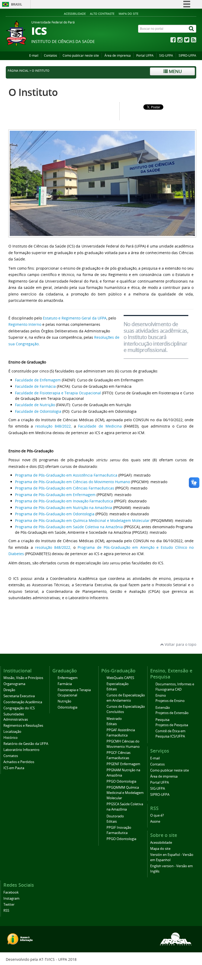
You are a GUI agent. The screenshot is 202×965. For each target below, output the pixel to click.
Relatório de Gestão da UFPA (25, 743)
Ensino (160, 695)
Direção (9, 690)
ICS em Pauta (13, 768)
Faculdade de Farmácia (35, 386)
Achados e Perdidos (18, 762)
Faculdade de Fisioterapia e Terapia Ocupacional (58, 392)
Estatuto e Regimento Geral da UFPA (75, 318)
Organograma (14, 684)
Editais (112, 689)
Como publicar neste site (81, 55)
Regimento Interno (24, 324)
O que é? (157, 815)
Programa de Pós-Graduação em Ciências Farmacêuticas (64, 488)
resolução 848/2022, (53, 426)
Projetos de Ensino (170, 701)
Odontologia (67, 707)
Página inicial (18, 70)
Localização (12, 731)
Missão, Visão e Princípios (23, 678)
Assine (155, 821)
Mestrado (114, 718)
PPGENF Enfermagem (123, 764)
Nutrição (64, 701)
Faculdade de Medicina (100, 426)
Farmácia (65, 684)
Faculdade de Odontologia (38, 411)
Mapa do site (128, 14)
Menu (175, 71)
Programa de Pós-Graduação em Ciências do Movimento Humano (72, 481)
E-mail (33, 55)
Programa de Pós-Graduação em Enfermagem (55, 494)
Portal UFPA (145, 55)
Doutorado (115, 816)
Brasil (16, 4)
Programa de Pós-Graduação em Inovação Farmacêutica (64, 500)
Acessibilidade (75, 14)
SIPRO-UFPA (187, 55)
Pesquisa (162, 719)
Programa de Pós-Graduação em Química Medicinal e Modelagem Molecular (82, 520)
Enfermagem (68, 678)
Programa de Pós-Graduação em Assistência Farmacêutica (66, 475)
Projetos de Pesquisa (171, 725)
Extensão (162, 707)
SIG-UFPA (166, 55)
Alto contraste (102, 14)
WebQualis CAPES (120, 678)
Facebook (11, 892)
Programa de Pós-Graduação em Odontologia (54, 513)
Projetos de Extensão (172, 713)
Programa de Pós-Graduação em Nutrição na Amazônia (63, 507)
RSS (6, 910)
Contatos (50, 55)
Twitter (8, 904)
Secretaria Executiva (19, 696)
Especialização (118, 684)
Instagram (11, 898)
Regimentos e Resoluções (23, 725)
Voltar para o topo (180, 644)
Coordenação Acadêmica (22, 702)
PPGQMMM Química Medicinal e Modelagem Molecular (125, 792)
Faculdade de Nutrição (35, 404)
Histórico (10, 737)
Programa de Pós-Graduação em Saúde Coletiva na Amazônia (69, 526)
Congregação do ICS (19, 708)
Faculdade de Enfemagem (38, 379)
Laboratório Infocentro (21, 750)
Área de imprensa (117, 55)
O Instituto (33, 92)
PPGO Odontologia (121, 781)
